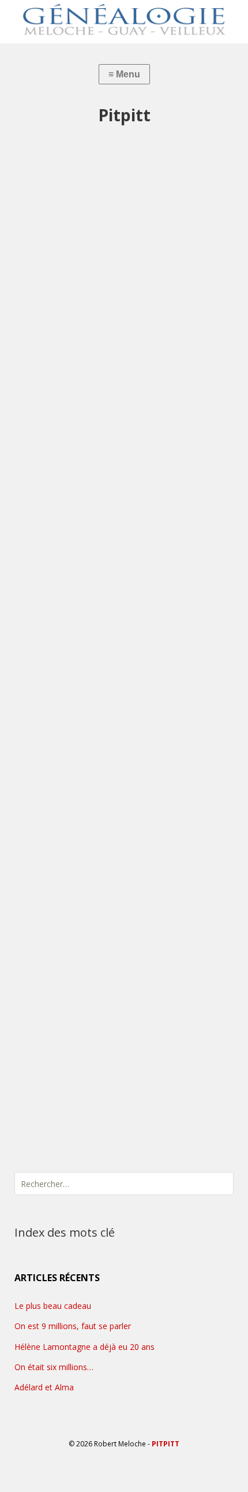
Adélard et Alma (44, 1387)
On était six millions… (53, 1366)
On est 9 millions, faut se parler (72, 1325)
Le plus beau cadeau (52, 1305)
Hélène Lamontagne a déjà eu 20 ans (84, 1346)
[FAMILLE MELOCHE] (124, 19)
